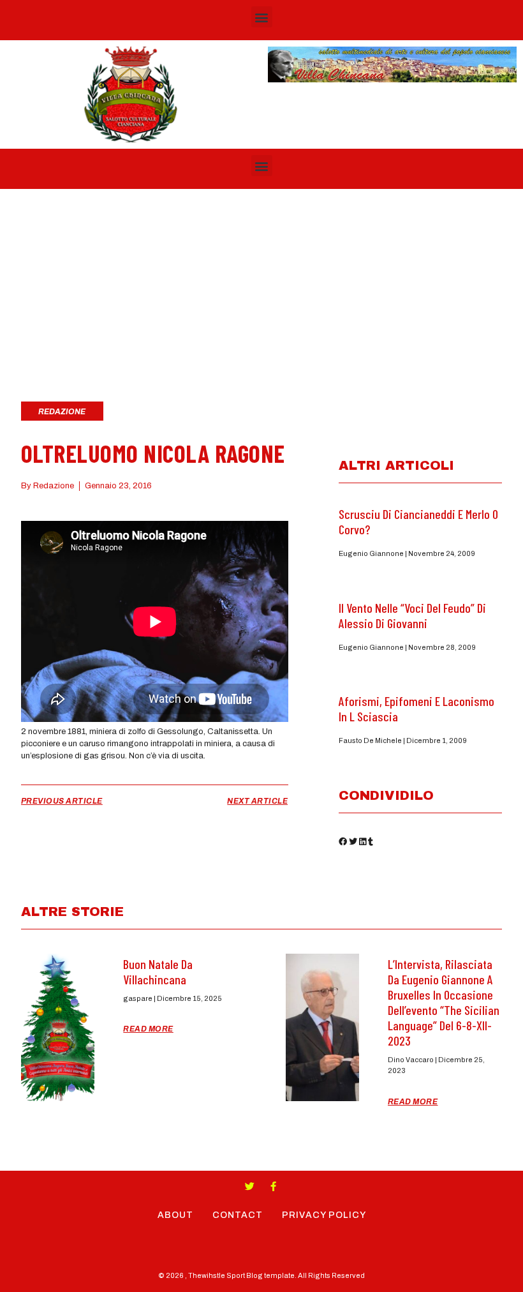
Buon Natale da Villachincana (158, 971)
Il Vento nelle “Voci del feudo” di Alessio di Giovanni (412, 615)
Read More (148, 1029)
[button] (261, 16)
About (175, 1215)
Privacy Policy (324, 1215)
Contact (237, 1215)
